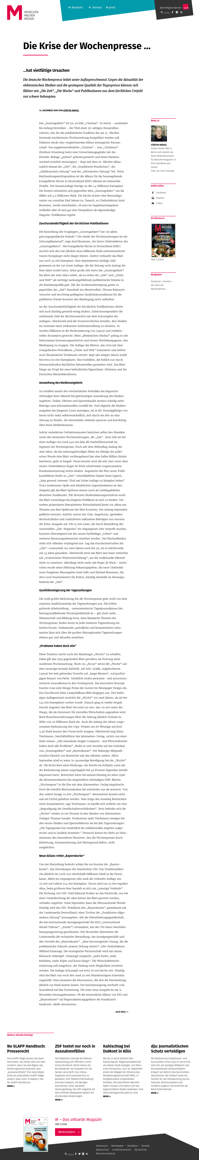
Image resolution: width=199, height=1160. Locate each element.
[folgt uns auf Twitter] (79, 1154)
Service (97, 7)
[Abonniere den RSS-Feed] (181, 12)
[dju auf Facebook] (172, 12)
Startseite (156, 281)
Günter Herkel (71, 110)
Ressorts (77, 7)
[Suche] (66, 1154)
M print (110, 7)
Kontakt (145, 1145)
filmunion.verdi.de (105, 1153)
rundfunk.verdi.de (121, 1149)
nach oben (121, 1011)
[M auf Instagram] (177, 12)
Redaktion (132, 1145)
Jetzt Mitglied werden (171, 7)
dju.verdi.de (140, 1149)
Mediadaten (117, 1145)
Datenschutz (102, 1149)
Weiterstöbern (66, 1132)
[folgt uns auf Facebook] (76, 1154)
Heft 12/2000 (157, 259)
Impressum (102, 1145)
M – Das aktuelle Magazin (78, 1119)
